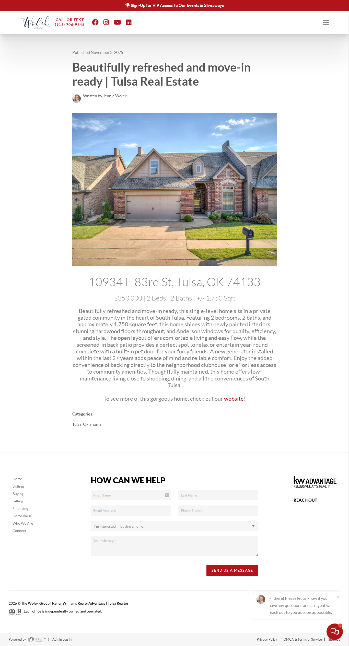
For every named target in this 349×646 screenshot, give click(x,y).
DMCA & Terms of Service (303, 639)
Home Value (22, 516)
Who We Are (23, 523)
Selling (18, 501)
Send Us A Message (232, 570)
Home (17, 479)
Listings (19, 486)
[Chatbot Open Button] (335, 632)
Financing (20, 508)
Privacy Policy (267, 639)
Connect (19, 531)
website (234, 399)
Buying (18, 494)
